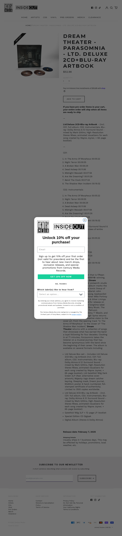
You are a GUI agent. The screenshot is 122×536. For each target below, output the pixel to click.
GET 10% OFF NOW (61, 277)
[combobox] (58, 294)
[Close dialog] (85, 220)
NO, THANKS (61, 284)
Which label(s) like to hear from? (55, 290)
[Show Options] (81, 294)
